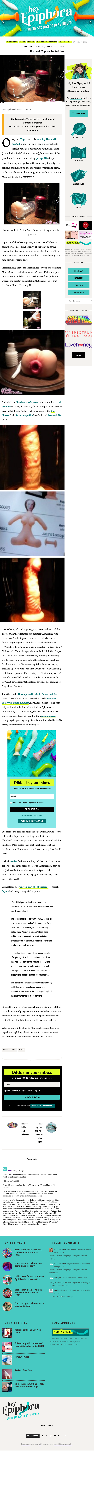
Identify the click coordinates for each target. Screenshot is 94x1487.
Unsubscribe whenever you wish (32, 815)
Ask (40, 1444)
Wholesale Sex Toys (70, 253)
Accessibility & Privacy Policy (63, 1444)
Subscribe (79, 113)
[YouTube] (55, 1435)
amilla (56, 1290)
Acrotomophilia (24, 415)
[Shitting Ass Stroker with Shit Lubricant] (32, 301)
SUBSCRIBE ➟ (32, 809)
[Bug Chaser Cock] (32, 458)
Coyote (5, 891)
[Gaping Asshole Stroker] (32, 363)
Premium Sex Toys (68, 249)
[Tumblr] (58, 1435)
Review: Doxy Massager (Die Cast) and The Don (68, 1255)
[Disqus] (32, 1196)
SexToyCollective (81, 251)
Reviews (78, 271)
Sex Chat (70, 251)
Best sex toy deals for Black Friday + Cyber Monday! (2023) (28, 1292)
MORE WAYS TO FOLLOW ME (32, 821)
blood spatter (9, 1050)
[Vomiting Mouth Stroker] (32, 320)
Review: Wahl (55, 1296)
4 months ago (63, 1285)
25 (54, 46)
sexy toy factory (75, 1341)
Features (30, 42)
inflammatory (48, 716)
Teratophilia (54, 415)
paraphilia (42, 158)
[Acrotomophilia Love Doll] (32, 524)
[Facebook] (42, 1435)
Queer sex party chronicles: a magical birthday (29, 1304)
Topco (23, 139)
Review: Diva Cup (23, 1370)
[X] (46, 1435)
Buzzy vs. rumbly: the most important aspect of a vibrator (69, 1284)
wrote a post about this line (33, 887)
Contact (50, 1426)
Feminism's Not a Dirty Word (46, 42)
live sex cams (82, 255)
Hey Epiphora (26, 1444)
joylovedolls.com (75, 255)
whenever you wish (23, 1106)
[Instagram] (51, 1435)
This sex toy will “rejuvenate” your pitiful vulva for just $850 (29, 1344)
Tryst (88, 255)
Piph (79, 83)
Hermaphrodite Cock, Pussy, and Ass (37, 694)
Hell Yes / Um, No (65, 42)
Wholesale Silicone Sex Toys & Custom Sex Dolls (63, 1344)
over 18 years (76, 98)
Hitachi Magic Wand (79, 253)
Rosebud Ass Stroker (27, 402)
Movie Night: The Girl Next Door (28, 1331)
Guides (79, 285)
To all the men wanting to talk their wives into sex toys (29, 1385)
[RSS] (62, 1435)
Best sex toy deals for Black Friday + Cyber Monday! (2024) (28, 1252)
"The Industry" (12, 42)
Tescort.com (55, 1339)
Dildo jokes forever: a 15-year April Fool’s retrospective (29, 1277)
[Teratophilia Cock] (32, 591)
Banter (22, 42)
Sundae (13, 861)
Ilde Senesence (60, 1249)
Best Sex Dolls (78, 1339)
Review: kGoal (22, 1356)
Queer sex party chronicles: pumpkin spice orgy (28, 1264)
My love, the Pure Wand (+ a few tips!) (38, 1133)
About (43, 1426)
